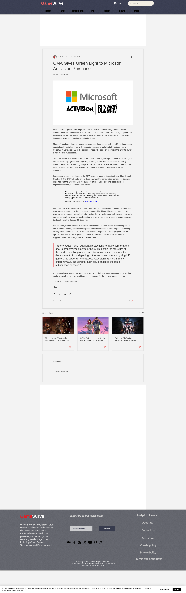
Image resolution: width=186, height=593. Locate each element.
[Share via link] (70, 294)
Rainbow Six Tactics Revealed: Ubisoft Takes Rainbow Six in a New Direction (125, 339)
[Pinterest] (95, 542)
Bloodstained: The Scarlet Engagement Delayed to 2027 (58, 339)
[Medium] (69, 542)
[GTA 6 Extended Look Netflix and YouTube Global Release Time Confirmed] (93, 325)
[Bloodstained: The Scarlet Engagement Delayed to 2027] (58, 325)
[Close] (183, 589)
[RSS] (79, 542)
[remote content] (93, 196)
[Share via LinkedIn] (65, 294)
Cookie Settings (164, 589)
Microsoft (58, 281)
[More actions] (131, 57)
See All (141, 313)
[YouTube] (90, 542)
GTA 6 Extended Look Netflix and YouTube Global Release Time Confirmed (92, 339)
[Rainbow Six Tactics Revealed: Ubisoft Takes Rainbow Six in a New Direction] (127, 325)
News (55, 287)
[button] (136, 11)
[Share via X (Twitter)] (59, 294)
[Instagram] (100, 542)
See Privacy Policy (18, 590)
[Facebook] (74, 542)
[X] (85, 542)
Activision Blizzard (70, 281)
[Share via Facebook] (54, 294)
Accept (176, 589)
